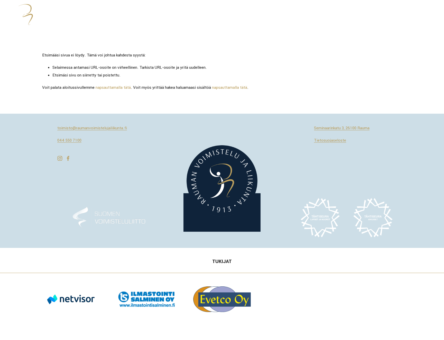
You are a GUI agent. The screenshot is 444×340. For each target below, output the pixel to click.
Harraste (336, 14)
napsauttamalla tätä (113, 87)
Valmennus (362, 14)
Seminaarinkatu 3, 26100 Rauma (341, 128)
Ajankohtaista (223, 14)
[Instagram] (59, 158)
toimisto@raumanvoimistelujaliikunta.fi (92, 128)
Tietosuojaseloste (330, 140)
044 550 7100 (69, 140)
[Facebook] (68, 158)
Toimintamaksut (307, 14)
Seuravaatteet (414, 14)
